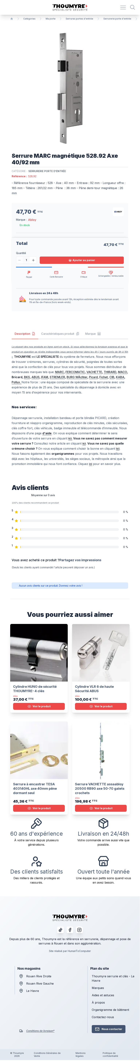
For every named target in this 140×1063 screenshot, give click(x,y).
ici (90, 464)
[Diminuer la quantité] (19, 260)
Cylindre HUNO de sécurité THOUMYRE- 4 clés (35, 689)
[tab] (25, 334)
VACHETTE (94, 372)
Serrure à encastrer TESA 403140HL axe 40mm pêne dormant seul (35, 788)
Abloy (32, 220)
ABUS (35, 377)
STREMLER (57, 377)
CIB (111, 377)
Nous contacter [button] (112, 1029)
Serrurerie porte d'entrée (117, 18)
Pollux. (16, 382)
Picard (93, 377)
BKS (27, 377)
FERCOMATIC (75, 372)
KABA (120, 377)
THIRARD (110, 372)
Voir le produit (42, 706)
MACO (122, 372)
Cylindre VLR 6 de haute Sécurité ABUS (94, 689)
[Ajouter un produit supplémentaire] (33, 260)
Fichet (103, 377)
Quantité (21, 253)
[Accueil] (11, 18)
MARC (59, 372)
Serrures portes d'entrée (79, 18)
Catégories (29, 18)
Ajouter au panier (83, 260)
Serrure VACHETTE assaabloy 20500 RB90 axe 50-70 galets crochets (99, 788)
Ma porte (51, 18)
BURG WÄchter (77, 377)
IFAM (44, 377)
